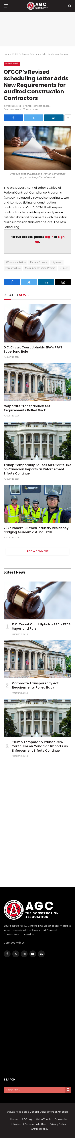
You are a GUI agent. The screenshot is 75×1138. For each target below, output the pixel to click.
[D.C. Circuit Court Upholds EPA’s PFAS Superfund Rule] (37, 323)
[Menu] (6, 6)
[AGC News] (37, 6)
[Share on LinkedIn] (54, 117)
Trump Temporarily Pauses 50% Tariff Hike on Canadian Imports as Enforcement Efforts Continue (37, 469)
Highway (57, 262)
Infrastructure (13, 268)
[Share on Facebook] (13, 117)
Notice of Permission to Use (29, 1124)
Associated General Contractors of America (42, 1112)
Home (7, 54)
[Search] (69, 6)
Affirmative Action (15, 262)
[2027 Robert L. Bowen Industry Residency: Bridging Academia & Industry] (37, 504)
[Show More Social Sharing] (67, 117)
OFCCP (64, 268)
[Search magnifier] (68, 1090)
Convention (61, 1119)
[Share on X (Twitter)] (33, 117)
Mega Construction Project (40, 268)
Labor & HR (11, 63)
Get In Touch (43, 1119)
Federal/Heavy (38, 262)
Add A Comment (37, 551)
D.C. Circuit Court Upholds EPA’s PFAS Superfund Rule (33, 349)
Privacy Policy (58, 1124)
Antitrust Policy (39, 1129)
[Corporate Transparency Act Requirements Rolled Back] (37, 382)
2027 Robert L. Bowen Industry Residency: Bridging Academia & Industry (36, 530)
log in (49, 237)
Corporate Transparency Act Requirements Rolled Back (27, 408)
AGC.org (27, 1119)
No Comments (13, 109)
